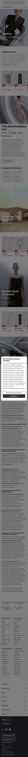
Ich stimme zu (14, 396)
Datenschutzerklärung (14, 388)
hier (21, 384)
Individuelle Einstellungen (14, 392)
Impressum (22, 388)
